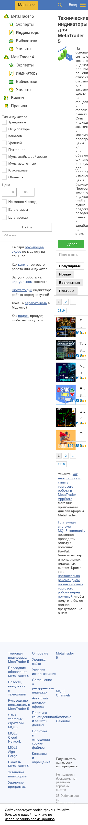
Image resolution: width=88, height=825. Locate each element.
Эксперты (25, 24)
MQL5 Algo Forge (13, 752)
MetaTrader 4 (22, 57)
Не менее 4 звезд (22, 202)
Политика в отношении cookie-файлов (41, 739)
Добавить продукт (75, 244)
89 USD (75, 400)
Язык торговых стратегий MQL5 (16, 721)
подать (23, 316)
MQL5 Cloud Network (14, 737)
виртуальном (22, 282)
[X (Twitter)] (74, 744)
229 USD (74, 378)
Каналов (15, 136)
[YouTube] (59, 752)
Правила (19, 106)
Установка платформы (17, 774)
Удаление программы (17, 784)
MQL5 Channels (63, 693)
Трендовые (17, 122)
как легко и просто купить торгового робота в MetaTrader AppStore (69, 486)
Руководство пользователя (19, 704)
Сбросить (10, 235)
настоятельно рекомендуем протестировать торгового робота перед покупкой (70, 586)
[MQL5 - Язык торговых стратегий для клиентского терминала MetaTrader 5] (7, 5)
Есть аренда (18, 217)
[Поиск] (60, 5)
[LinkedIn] (67, 752)
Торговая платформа (18, 657)
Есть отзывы (18, 209)
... (73, 302)
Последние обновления (18, 672)
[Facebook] (59, 744)
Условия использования (44, 672)
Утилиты (23, 49)
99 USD (75, 333)
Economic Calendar (63, 719)
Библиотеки (26, 41)
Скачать (18, 764)
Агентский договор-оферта (40, 702)
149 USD (74, 446)
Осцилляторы (19, 129)
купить (23, 264)
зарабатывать (36, 303)
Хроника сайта (38, 661)
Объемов (15, 177)
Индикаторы (28, 32)
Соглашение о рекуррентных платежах (43, 686)
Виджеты (19, 98)
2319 (61, 310)
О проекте (40, 653)
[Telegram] (67, 744)
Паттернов (16, 150)
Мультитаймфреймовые (27, 156)
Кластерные (18, 170)
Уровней (15, 143)
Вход (73, 5)
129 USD (74, 355)
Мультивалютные (22, 163)
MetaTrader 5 (22, 16)
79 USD (75, 423)
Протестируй (22, 290)
